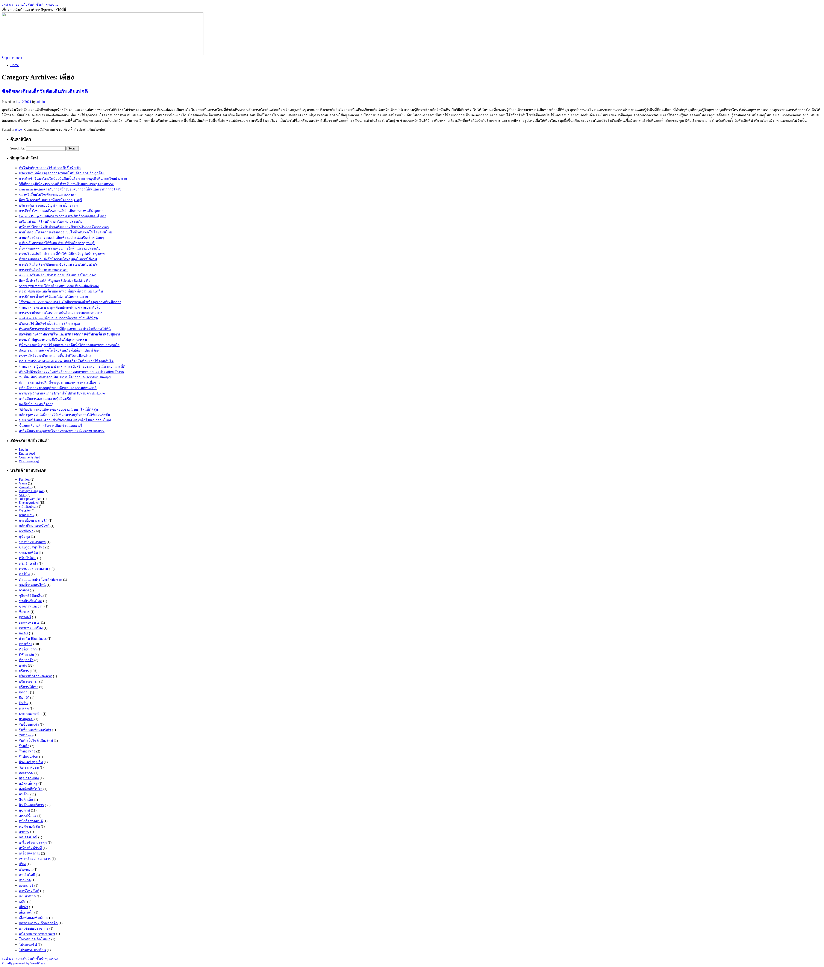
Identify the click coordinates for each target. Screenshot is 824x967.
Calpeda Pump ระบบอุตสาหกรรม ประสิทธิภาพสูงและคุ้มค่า (62, 216)
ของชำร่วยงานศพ (32, 542)
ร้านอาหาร (27, 751)
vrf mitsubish (27, 506)
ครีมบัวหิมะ (27, 558)
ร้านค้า (24, 746)
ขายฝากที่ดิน (28, 552)
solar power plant (30, 499)
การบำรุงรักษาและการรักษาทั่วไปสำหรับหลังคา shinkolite (62, 393)
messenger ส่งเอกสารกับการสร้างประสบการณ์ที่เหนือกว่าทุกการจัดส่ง (70, 189)
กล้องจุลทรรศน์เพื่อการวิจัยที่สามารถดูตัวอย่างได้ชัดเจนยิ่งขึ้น (64, 415)
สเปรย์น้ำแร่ (27, 816)
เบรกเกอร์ (26, 885)
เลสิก (22, 901)
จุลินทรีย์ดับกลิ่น (30, 595)
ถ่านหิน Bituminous (33, 638)
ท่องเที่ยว (25, 644)
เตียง (18, 129)
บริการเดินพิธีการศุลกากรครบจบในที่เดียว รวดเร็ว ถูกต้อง (62, 173)
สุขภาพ (24, 810)
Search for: (17, 148)
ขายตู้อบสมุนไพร (31, 547)
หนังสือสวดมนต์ (31, 821)
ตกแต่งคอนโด (29, 622)
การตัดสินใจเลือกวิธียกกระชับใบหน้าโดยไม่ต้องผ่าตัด (58, 264)
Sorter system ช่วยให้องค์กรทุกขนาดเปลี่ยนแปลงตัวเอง (59, 286)
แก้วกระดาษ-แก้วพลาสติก (38, 923)
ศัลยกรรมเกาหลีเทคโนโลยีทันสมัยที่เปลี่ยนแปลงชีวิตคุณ (61, 350)
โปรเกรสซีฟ (28, 944)
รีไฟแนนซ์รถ (28, 756)
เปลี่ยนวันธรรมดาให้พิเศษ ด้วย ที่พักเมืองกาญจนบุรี (57, 243)
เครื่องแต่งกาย (29, 853)
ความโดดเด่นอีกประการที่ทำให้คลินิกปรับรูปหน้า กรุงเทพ (62, 254)
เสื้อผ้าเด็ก (26, 912)
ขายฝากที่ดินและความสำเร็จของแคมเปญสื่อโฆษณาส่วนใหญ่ (65, 420)
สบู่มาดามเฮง (29, 778)
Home (14, 65)
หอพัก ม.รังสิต (29, 826)
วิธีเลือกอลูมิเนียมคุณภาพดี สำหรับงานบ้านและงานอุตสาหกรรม (66, 184)
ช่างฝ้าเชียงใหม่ (30, 601)
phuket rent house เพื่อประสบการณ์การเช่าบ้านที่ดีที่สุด (58, 318)
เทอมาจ (25, 880)
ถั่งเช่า (23, 633)
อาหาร (24, 832)
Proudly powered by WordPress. (24, 963)
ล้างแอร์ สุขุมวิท (31, 762)
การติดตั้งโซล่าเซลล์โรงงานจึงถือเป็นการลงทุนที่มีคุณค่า (61, 211)
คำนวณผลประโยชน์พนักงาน (40, 579)
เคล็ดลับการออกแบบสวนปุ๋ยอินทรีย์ (45, 399)
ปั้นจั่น (23, 703)
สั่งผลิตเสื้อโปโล (30, 789)
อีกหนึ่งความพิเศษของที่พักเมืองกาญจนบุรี (50, 200)
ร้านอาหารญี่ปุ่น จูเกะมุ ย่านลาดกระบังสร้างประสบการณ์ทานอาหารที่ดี (72, 366)
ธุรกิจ (23, 665)
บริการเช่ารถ (28, 681)
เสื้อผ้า (23, 907)
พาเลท (24, 708)
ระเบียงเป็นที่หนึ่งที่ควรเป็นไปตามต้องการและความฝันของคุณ (65, 377)
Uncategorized (29, 502)
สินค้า (23, 794)
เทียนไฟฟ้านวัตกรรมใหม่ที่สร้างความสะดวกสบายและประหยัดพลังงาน (71, 372)
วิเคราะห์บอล (29, 767)
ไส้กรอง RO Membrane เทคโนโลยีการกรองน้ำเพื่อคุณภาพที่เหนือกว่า (70, 302)
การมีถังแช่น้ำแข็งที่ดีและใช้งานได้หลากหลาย (53, 296)
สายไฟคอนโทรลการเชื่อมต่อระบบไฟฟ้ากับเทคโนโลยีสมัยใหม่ (65, 232)
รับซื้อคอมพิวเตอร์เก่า (35, 730)
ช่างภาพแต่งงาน (31, 606)
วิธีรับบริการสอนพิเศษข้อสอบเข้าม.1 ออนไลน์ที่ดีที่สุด (58, 409)
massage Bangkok (31, 491)
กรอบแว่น (26, 515)
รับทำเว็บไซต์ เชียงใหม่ (36, 740)
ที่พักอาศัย (26, 654)
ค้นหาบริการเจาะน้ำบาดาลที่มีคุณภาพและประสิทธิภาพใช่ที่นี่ (65, 329)
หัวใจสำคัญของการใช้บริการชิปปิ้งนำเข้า (50, 168)
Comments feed (29, 457)
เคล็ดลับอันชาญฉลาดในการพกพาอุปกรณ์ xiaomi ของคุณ (62, 431)
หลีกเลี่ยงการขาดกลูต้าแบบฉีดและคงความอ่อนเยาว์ (58, 388)
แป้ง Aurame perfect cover (37, 934)
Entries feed (27, 453)
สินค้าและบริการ (31, 805)
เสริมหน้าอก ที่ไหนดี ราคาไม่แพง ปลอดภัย (50, 221)
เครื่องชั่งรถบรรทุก (33, 842)
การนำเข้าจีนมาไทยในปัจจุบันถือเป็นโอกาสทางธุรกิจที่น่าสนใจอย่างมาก (73, 178)
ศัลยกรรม (26, 773)
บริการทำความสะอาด (35, 676)
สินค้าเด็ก (26, 799)
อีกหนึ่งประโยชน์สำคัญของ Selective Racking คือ (55, 280)
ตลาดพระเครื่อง (31, 628)
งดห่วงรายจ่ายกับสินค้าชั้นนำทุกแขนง (30, 4)
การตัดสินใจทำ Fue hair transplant (43, 270)
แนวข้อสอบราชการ (33, 928)
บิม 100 (24, 697)
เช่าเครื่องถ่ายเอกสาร (35, 858)
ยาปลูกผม (26, 719)
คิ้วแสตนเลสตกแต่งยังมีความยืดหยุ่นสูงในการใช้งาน (58, 259)
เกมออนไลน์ (28, 837)
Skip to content (12, 57)
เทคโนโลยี (27, 875)
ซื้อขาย (24, 612)
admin (40, 102)
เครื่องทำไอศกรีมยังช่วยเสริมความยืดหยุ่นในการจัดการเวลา (64, 227)
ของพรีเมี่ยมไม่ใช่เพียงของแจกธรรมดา (48, 194)
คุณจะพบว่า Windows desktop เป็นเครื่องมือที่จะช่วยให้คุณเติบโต (66, 361)
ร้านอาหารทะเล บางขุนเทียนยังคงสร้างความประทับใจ (59, 307)
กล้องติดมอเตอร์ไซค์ (34, 526)
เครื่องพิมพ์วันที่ (30, 848)
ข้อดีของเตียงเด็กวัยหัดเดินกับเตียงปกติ (45, 91)
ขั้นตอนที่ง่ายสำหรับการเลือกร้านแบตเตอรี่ (50, 425)
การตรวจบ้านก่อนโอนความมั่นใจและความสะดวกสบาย (61, 313)
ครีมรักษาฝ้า (28, 563)
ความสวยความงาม (33, 569)
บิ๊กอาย (24, 692)
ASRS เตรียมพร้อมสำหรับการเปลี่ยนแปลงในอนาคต (57, 275)
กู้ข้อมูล (24, 536)
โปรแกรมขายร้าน (32, 950)
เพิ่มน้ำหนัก (27, 896)
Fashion (24, 479)
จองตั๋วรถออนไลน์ (32, 585)
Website (24, 510)
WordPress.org (29, 461)
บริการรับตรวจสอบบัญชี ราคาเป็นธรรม (48, 205)
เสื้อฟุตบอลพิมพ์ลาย (33, 918)
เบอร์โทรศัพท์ (29, 891)
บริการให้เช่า (28, 687)
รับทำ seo (26, 735)
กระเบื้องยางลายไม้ (33, 520)
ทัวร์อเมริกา (28, 649)
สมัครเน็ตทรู (28, 783)
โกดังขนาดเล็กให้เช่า (34, 939)
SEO (22, 495)
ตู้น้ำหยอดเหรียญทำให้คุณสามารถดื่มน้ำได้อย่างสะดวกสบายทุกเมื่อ (69, 345)
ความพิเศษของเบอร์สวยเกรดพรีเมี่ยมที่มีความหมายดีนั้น (61, 291)
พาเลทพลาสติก (30, 714)
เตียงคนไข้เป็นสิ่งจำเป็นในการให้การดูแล (49, 323)
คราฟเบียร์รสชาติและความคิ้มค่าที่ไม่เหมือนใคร (55, 356)
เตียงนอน (26, 869)
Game (23, 483)
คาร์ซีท (24, 574)
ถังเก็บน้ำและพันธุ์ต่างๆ (36, 404)
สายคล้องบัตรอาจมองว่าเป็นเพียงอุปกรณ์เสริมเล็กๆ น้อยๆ (61, 237)
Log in (23, 449)
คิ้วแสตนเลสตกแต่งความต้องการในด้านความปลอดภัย (59, 248)
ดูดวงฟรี (25, 617)
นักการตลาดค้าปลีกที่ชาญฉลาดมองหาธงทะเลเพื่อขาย (59, 382)
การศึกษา (26, 531)
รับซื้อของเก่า (29, 724)
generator (25, 487)
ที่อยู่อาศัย (26, 660)
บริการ (24, 671)
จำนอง (24, 590)
